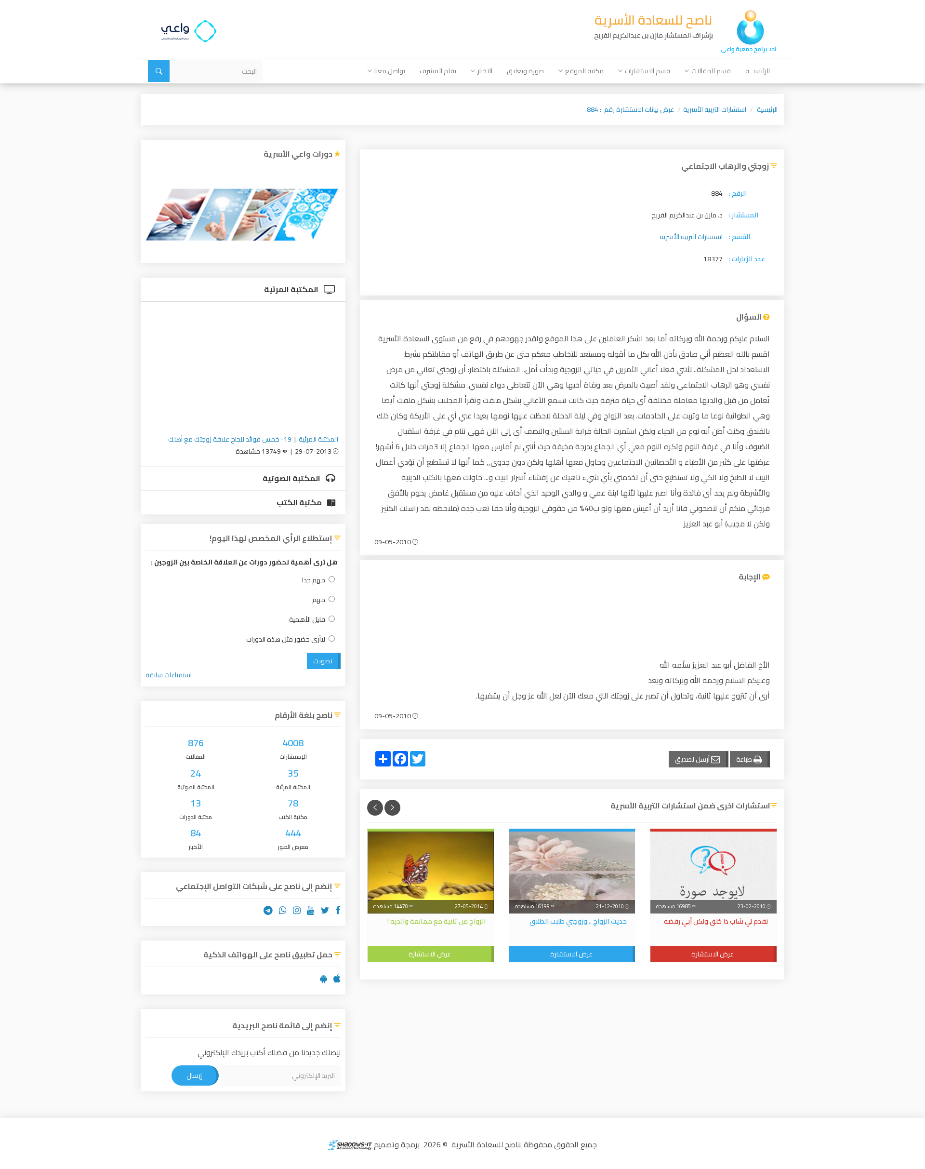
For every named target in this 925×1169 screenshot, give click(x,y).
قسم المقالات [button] (711, 71)
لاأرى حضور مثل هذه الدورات (285, 639)
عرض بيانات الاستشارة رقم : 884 (630, 109)
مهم (318, 600)
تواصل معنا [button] (389, 71)
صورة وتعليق (525, 71)
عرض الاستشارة (712, 954)
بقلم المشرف (438, 71)
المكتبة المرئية (292, 289)
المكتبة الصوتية (292, 478)
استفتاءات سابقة (168, 675)
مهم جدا (313, 580)
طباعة (744, 759)
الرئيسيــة (757, 71)
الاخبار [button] (484, 71)
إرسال (194, 1075)
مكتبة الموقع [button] (584, 71)
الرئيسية (767, 109)
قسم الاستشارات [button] (647, 71)
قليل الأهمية (307, 620)
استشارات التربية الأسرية (714, 109)
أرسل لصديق (693, 759)
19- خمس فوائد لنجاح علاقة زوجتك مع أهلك (229, 439)
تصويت (322, 661)
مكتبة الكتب (300, 502)
